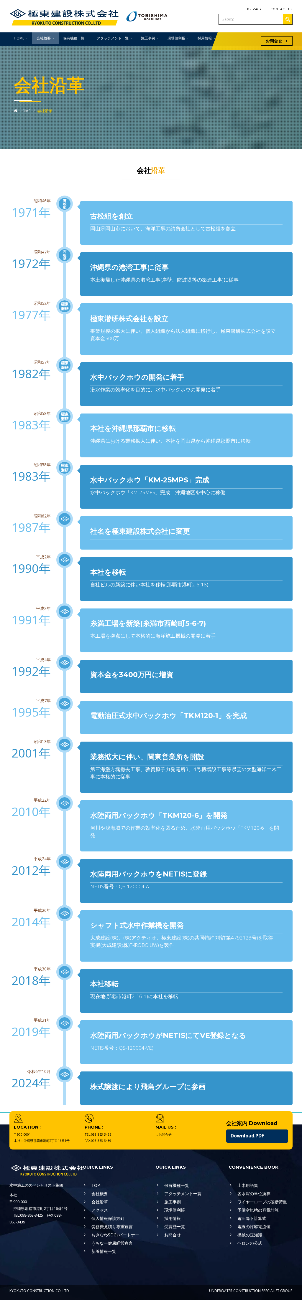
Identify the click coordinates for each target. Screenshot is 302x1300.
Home (25, 110)
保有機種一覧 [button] (74, 38)
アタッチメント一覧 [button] (113, 38)
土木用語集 (247, 1185)
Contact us (281, 9)
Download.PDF (247, 1135)
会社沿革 (99, 1202)
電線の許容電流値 (253, 1226)
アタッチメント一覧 (182, 1193)
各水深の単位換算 (253, 1193)
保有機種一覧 (176, 1185)
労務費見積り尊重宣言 (112, 1226)
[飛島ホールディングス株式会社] (147, 16)
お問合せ (274, 41)
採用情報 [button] (205, 38)
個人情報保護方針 (107, 1218)
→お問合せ (163, 1134)
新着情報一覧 (103, 1251)
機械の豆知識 (249, 1235)
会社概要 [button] (44, 38)
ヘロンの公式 (249, 1243)
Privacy (254, 9)
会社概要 (99, 1193)
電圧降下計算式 (251, 1218)
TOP (95, 1185)
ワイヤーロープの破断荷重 (262, 1202)
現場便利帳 (174, 1210)
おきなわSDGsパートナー (115, 1235)
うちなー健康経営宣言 (112, 1243)
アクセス (99, 1210)
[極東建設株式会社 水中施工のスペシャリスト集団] (64, 16)
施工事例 (172, 1202)
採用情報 (172, 1218)
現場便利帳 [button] (177, 38)
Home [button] (19, 38)
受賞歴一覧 (174, 1226)
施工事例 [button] (148, 38)
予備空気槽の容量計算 (258, 1210)
